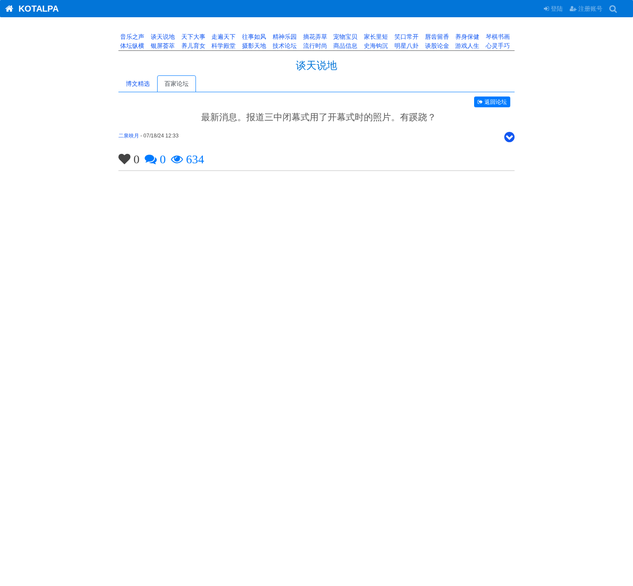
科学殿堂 (223, 45)
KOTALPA (36, 8)
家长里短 (375, 36)
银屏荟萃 (162, 45)
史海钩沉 (375, 45)
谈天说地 (162, 36)
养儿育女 (192, 45)
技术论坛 (284, 45)
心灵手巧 (497, 45)
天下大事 (192, 36)
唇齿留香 (436, 36)
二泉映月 (128, 136)
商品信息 (344, 45)
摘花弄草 (314, 36)
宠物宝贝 (344, 36)
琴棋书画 (497, 36)
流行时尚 (314, 45)
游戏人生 (466, 45)
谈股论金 (436, 45)
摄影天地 (253, 45)
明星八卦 (406, 45)
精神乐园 (284, 36)
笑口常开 (406, 36)
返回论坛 (495, 102)
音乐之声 (131, 36)
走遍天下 (223, 36)
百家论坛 (176, 83)
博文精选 (138, 83)
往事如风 (253, 36)
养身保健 (466, 36)
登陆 (556, 8)
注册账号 (589, 8)
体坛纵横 (131, 45)
